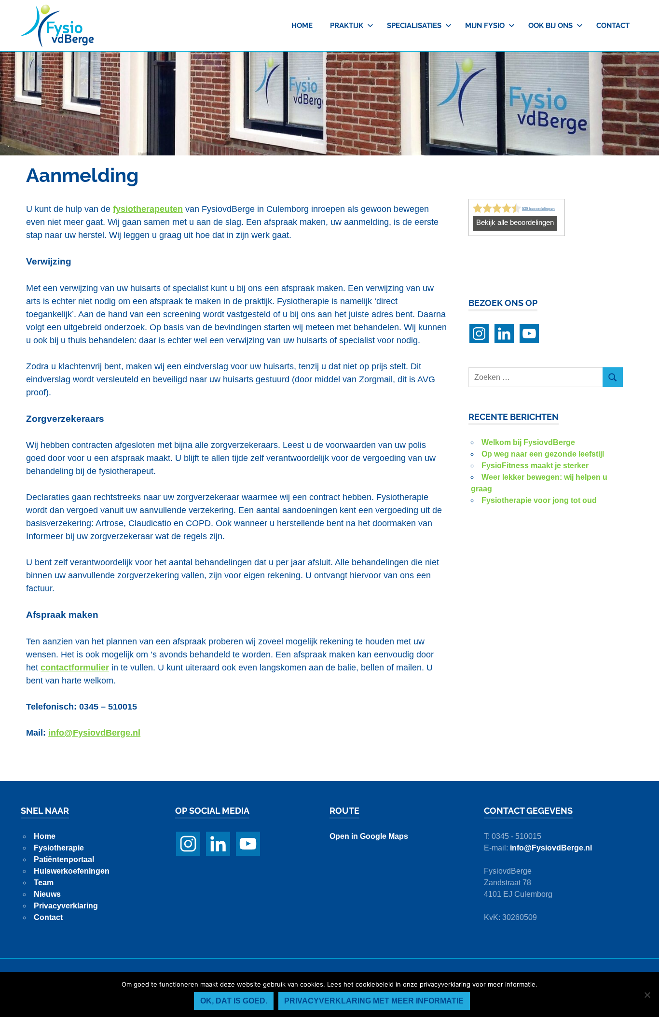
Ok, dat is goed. (233, 1001)
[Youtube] (529, 333)
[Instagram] (479, 333)
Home (302, 25)
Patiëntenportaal (64, 859)
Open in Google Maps (369, 836)
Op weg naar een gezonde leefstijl (542, 454)
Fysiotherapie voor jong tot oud (539, 500)
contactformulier (75, 667)
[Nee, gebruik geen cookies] (647, 995)
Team (44, 882)
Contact (613, 25)
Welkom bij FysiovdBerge (528, 442)
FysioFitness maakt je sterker (535, 465)
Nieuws (47, 894)
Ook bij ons (550, 25)
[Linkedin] (504, 333)
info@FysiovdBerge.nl (551, 848)
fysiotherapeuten (148, 209)
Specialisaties (414, 25)
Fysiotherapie (59, 848)
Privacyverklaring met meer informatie (374, 1001)
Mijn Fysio (485, 25)
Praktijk (346, 25)
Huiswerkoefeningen (72, 871)
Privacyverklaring (66, 906)
